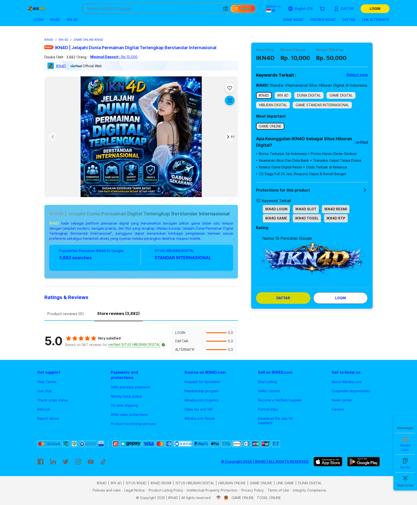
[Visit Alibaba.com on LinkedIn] (53, 461)
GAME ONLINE (261, 483)
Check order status (52, 400)
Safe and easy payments (131, 387)
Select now (357, 74)
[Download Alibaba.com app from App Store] (327, 461)
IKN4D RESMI (161, 483)
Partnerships (268, 409)
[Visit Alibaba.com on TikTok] (103, 461)
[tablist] (141, 313)
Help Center (47, 382)
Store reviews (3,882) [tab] (118, 313)
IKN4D (48, 39)
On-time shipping (124, 405)
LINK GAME (285, 483)
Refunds (43, 409)
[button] (226, 9)
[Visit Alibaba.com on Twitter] (65, 461)
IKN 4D (63, 39)
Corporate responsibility (351, 391)
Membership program (201, 391)
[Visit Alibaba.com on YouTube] (90, 461)
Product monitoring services (133, 424)
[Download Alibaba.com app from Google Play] (363, 461)
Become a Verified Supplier (280, 400)
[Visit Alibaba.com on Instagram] (78, 461)
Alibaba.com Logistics (201, 400)
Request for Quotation (202, 382)
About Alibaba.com (347, 382)
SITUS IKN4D (136, 483)
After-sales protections (129, 414)
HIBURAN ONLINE (232, 483)
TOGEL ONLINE (269, 498)
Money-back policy (126, 396)
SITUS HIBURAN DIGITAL (194, 483)
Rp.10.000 (114, 57)
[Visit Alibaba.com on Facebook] (40, 461)
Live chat (44, 391)
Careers (338, 409)
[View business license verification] (218, 497)
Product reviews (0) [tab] (65, 313)
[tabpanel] (141, 341)
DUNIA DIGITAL (310, 483)
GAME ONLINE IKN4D (88, 39)
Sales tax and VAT (198, 409)
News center (342, 400)
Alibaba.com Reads (199, 418)
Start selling (267, 382)
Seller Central (269, 391)
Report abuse (48, 418)
